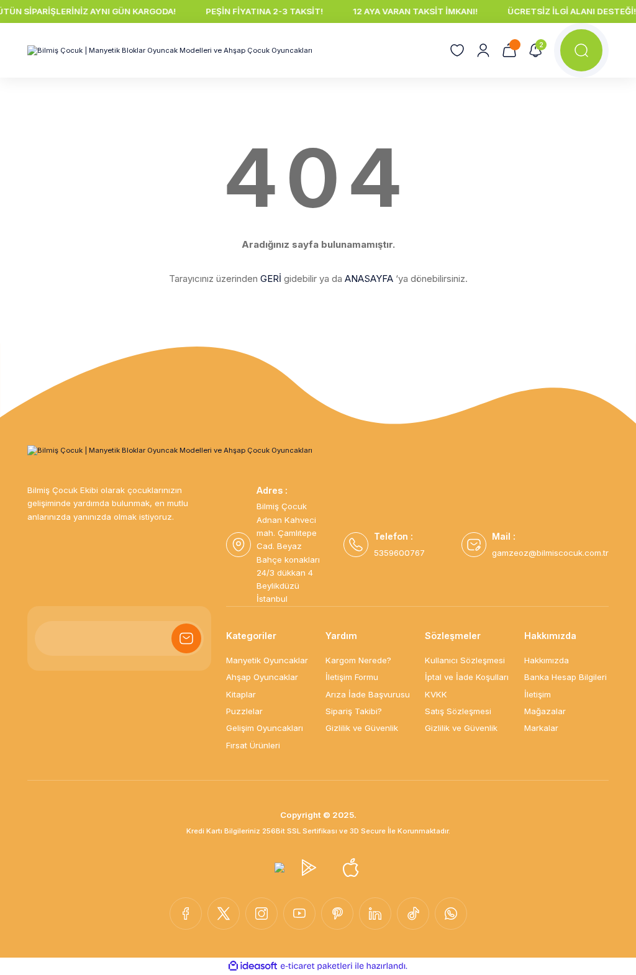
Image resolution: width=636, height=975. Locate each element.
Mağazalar (545, 711)
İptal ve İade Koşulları (467, 677)
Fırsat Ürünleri (253, 745)
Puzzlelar (244, 711)
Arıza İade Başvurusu (367, 694)
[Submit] (186, 638)
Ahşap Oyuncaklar (262, 677)
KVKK (436, 694)
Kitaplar (241, 694)
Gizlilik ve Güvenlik (361, 728)
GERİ (270, 278)
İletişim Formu (351, 677)
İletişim (537, 694)
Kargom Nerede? (358, 660)
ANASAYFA (369, 278)
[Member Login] (483, 50)
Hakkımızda (546, 660)
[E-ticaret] (316, 966)
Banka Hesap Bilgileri (565, 677)
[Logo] (169, 50)
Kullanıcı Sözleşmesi (465, 660)
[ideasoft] (253, 966)
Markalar (541, 728)
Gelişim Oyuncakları (264, 728)
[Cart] (509, 50)
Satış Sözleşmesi (458, 711)
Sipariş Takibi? (353, 711)
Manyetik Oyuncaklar (267, 660)
